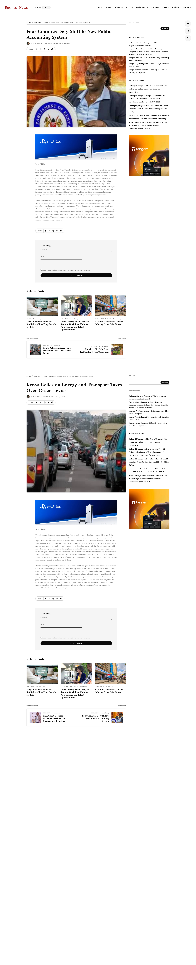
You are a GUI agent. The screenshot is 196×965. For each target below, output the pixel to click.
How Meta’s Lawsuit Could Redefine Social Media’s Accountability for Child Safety (149, 109)
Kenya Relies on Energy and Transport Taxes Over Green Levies (57, 350)
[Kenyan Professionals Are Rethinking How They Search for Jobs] (42, 305)
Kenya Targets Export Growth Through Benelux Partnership (149, 65)
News (29, 319)
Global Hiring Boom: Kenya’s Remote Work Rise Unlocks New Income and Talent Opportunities (75, 326)
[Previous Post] (35, 349)
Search (165, 29)
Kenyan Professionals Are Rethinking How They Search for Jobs (41, 324)
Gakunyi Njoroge (136, 85)
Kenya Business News (103, 319)
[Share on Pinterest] (44, 49)
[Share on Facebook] (37, 49)
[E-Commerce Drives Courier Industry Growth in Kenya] (110, 305)
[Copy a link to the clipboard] (52, 49)
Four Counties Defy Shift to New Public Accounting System (95, 718)
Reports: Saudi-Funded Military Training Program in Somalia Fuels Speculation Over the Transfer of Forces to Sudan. (148, 51)
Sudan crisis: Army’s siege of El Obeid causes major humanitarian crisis (147, 44)
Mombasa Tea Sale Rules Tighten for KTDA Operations (94, 350)
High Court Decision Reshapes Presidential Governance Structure (54, 718)
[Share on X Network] (41, 49)
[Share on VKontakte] (48, 49)
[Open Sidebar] (188, 23)
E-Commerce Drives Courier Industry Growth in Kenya (109, 323)
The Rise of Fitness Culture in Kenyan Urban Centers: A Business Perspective (148, 89)
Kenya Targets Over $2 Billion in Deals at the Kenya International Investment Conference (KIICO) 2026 (147, 99)
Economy (37, 23)
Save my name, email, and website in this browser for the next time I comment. (66, 270)
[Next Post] (117, 349)
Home (29, 23)
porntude (132, 115)
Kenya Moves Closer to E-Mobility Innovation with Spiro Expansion (148, 71)
